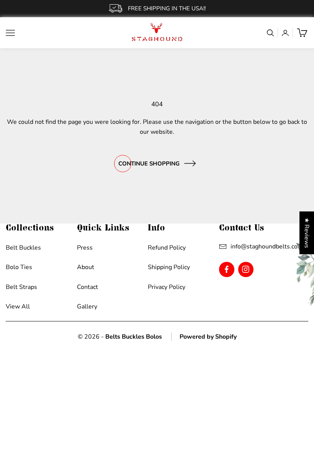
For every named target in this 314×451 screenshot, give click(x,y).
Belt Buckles (23, 247)
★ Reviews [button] (307, 232)
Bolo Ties (19, 267)
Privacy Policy (166, 287)
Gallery (87, 306)
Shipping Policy (169, 267)
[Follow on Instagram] (245, 269)
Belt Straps (21, 287)
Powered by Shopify (208, 337)
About (85, 267)
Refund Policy (167, 247)
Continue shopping (149, 163)
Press (85, 247)
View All (18, 306)
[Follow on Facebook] (226, 269)
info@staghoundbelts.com (267, 246)
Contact (87, 287)
